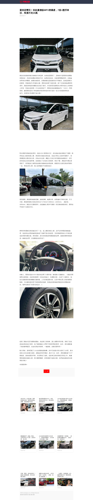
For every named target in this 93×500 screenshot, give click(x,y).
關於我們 (22, 494)
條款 (29, 494)
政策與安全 (26, 494)
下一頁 (46, 371)
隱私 (32, 494)
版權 (34, 494)
